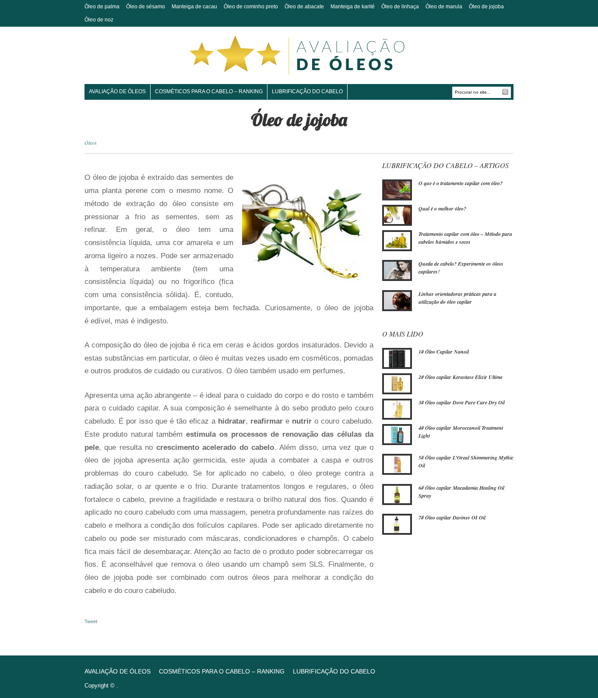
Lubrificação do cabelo (307, 91)
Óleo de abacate (304, 7)
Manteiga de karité (353, 7)
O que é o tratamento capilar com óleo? (461, 183)
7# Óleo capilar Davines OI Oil (452, 517)
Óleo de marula (444, 7)
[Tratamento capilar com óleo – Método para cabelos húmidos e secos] (397, 240)
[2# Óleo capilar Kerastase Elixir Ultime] (397, 383)
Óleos (90, 142)
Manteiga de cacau (194, 7)
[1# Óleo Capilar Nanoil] (397, 357)
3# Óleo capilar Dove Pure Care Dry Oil (462, 402)
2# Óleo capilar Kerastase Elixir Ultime (461, 377)
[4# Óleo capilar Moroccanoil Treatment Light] (397, 434)
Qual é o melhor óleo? (442, 208)
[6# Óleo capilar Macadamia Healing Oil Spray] (397, 494)
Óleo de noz (98, 20)
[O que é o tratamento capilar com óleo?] (397, 189)
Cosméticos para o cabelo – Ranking (209, 91)
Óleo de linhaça (400, 7)
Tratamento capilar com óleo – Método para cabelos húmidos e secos (465, 238)
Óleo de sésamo (145, 7)
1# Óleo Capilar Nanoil (444, 351)
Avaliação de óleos (117, 91)
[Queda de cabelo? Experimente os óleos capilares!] (397, 270)
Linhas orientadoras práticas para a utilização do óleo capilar (457, 297)
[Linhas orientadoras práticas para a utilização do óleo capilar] (397, 299)
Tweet (90, 621)
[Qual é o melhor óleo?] (397, 214)
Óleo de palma (102, 7)
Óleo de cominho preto (251, 7)
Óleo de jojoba (486, 7)
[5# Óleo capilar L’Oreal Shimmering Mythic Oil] (397, 463)
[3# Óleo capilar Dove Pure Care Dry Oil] (397, 408)
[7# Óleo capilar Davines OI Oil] (397, 523)
